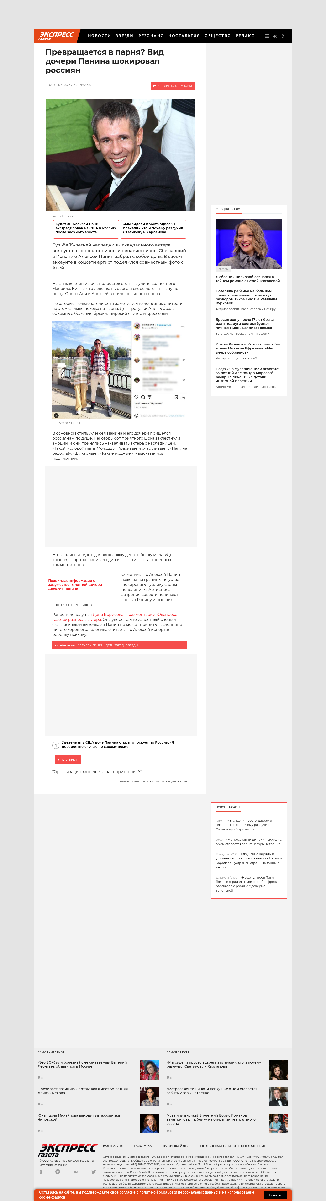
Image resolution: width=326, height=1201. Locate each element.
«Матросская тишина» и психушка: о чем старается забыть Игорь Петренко (212, 1091)
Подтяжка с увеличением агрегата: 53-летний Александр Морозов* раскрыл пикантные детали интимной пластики (247, 375)
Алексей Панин (91, 645)
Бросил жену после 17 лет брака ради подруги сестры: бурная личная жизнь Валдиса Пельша (245, 324)
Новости (99, 35)
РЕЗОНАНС (151, 35)
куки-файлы (176, 1146)
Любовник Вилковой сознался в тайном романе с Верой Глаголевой (248, 279)
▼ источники (67, 759)
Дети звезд (115, 645)
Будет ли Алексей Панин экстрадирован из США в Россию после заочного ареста (86, 228)
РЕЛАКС (245, 35)
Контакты (113, 1146)
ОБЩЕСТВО (218, 35)
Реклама (143, 1146)
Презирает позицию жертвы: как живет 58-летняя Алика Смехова (83, 1091)
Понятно (275, 1195)
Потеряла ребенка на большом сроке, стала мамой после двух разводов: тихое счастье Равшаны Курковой (246, 297)
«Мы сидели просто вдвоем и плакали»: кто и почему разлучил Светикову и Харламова (153, 228)
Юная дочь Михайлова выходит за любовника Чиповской (79, 1118)
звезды (132, 645)
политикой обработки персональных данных (178, 1192)
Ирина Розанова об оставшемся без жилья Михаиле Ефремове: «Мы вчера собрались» (248, 348)
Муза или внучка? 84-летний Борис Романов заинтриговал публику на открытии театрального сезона (211, 1119)
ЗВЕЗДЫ (125, 35)
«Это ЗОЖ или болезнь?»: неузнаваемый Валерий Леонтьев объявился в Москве (82, 1064)
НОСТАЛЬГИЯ (184, 35)
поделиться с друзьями (174, 85)
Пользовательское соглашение (233, 1146)
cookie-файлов (52, 1197)
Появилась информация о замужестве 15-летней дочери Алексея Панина (75, 585)
